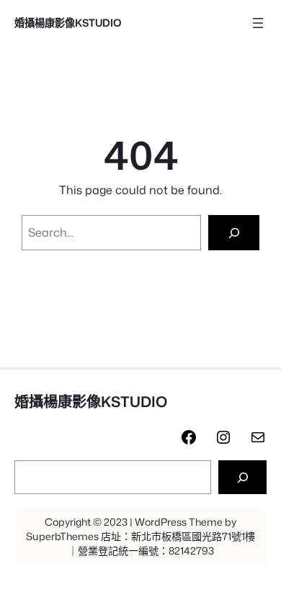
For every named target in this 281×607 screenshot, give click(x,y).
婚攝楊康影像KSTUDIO (68, 22)
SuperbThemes (62, 536)
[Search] (233, 232)
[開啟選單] (258, 23)
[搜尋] (242, 477)
